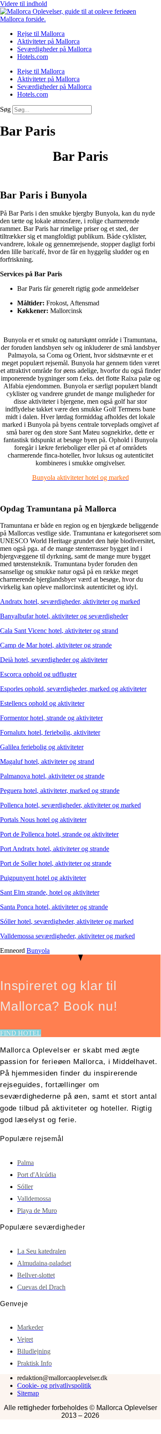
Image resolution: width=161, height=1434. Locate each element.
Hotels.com (32, 56)
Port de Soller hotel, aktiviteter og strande (55, 863)
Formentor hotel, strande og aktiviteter (51, 717)
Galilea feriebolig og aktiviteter (41, 747)
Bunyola (38, 950)
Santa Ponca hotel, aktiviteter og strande (54, 907)
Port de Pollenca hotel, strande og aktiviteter (59, 834)
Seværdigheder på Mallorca (54, 49)
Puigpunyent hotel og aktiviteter (43, 877)
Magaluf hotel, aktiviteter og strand (47, 761)
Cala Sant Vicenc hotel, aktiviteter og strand (59, 630)
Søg (5, 109)
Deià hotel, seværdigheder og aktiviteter (53, 659)
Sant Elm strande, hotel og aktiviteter (49, 892)
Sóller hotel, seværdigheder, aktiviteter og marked (67, 921)
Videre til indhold (23, 3)
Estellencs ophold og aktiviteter (42, 703)
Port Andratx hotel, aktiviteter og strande (54, 848)
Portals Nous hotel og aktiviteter (43, 819)
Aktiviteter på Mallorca (48, 41)
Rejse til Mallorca (41, 33)
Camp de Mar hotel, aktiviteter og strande (56, 645)
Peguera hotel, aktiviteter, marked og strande (59, 790)
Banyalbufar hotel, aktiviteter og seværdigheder (64, 616)
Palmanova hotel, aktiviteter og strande (52, 776)
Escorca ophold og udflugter (38, 674)
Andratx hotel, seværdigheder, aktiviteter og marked (70, 601)
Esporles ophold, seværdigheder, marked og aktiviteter (73, 688)
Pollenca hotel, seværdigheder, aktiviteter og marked (70, 805)
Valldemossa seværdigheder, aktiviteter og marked (67, 936)
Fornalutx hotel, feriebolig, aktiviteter (50, 732)
